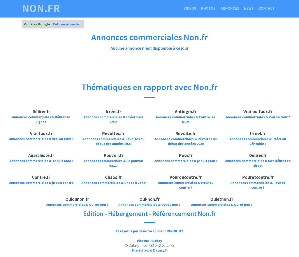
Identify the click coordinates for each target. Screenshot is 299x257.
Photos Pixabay (149, 240)
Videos (190, 8)
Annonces (230, 8)
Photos (208, 8)
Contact (267, 8)
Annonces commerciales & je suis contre (41, 182)
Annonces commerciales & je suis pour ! (185, 160)
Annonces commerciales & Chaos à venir (113, 182)
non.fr (41, 8)
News (249, 8)
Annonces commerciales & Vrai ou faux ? (258, 117)
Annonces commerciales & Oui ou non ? (77, 204)
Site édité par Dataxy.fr (149, 250)
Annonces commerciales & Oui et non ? (222, 204)
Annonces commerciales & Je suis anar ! (41, 160)
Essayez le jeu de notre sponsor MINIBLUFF (149, 231)
